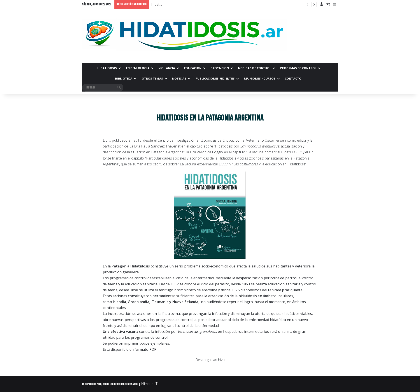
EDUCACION (192, 68)
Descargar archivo (210, 359)
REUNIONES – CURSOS (260, 78)
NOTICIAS (179, 78)
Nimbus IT (149, 383)
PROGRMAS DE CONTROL (298, 68)
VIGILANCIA (167, 68)
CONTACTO (293, 78)
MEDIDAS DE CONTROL (254, 68)
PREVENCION (220, 68)
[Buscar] (119, 88)
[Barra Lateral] (334, 4)
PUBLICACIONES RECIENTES (215, 78)
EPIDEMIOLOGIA (137, 68)
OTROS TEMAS (152, 78)
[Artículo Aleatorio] (328, 4)
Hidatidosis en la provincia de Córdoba (182, 4)
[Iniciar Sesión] (321, 4)
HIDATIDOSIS (107, 68)
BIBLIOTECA (123, 78)
